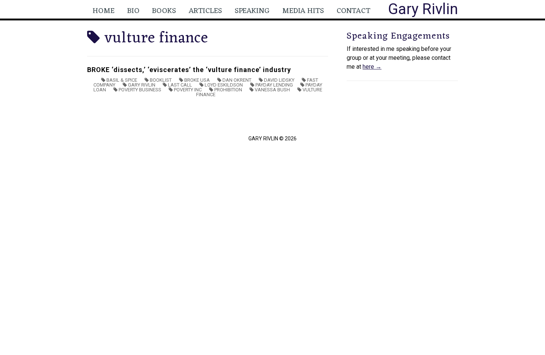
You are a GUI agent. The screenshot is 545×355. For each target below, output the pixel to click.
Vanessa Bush (272, 89)
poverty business (140, 89)
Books (164, 11)
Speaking (252, 11)
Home (104, 11)
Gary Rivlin (423, 9)
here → (372, 66)
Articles (205, 11)
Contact (353, 11)
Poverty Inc (188, 89)
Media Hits (303, 11)
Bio (133, 11)
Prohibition (228, 89)
